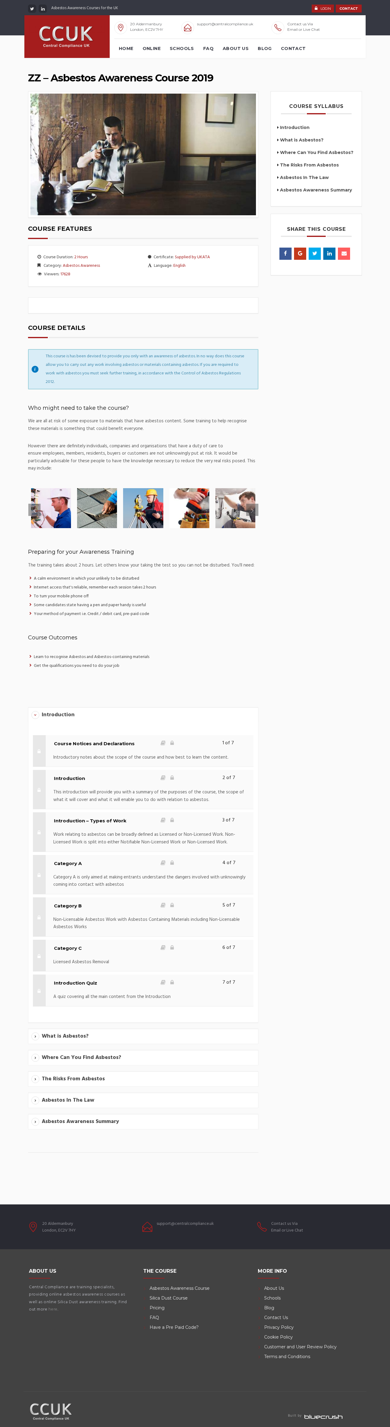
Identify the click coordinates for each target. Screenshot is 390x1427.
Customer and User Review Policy (301, 1347)
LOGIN (326, 8)
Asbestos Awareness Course (180, 1288)
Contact (293, 48)
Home (126, 48)
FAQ (208, 48)
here (53, 1309)
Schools (182, 48)
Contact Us (276, 1317)
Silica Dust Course (169, 1298)
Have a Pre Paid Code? (174, 1327)
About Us (236, 48)
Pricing (157, 1308)
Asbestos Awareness (81, 265)
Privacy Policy (279, 1327)
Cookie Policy (278, 1337)
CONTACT (348, 8)
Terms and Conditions (287, 1356)
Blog (265, 48)
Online (152, 48)
